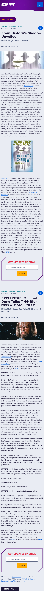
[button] (8, 4)
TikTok (24, 551)
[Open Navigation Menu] (40, 4)
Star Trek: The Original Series (12, 26)
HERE (7, 224)
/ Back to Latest (8, 19)
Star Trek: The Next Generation (13, 263)
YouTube (13, 553)
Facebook (5, 553)
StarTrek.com (28, 86)
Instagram (32, 551)
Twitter (23, 553)
